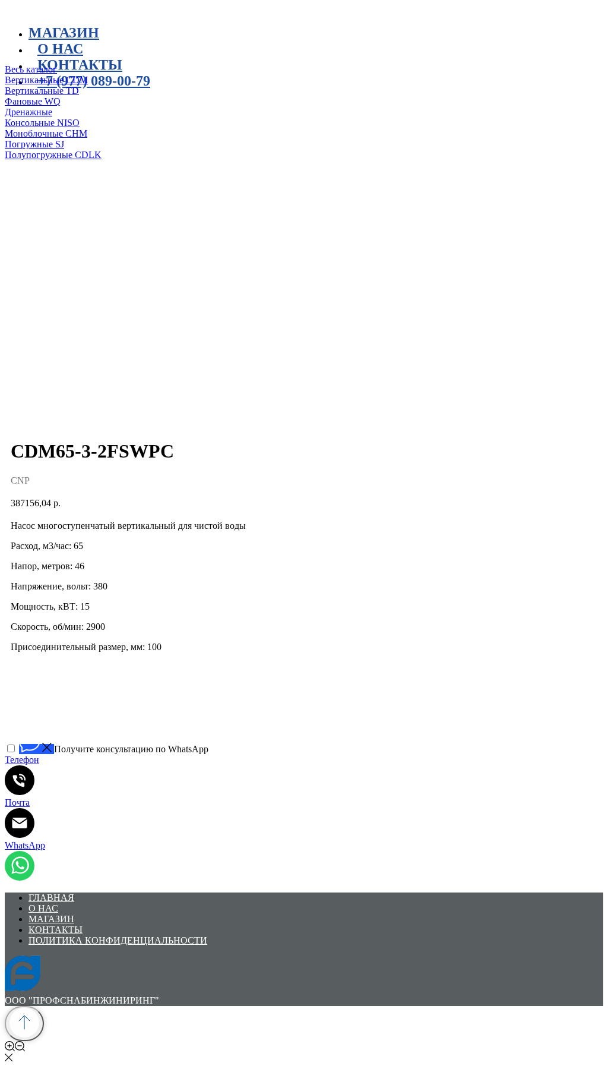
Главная (51, 898)
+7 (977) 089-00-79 (93, 81)
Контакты (79, 64)
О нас (43, 908)
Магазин (63, 32)
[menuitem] (183, 69)
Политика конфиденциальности (117, 940)
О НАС (60, 48)
